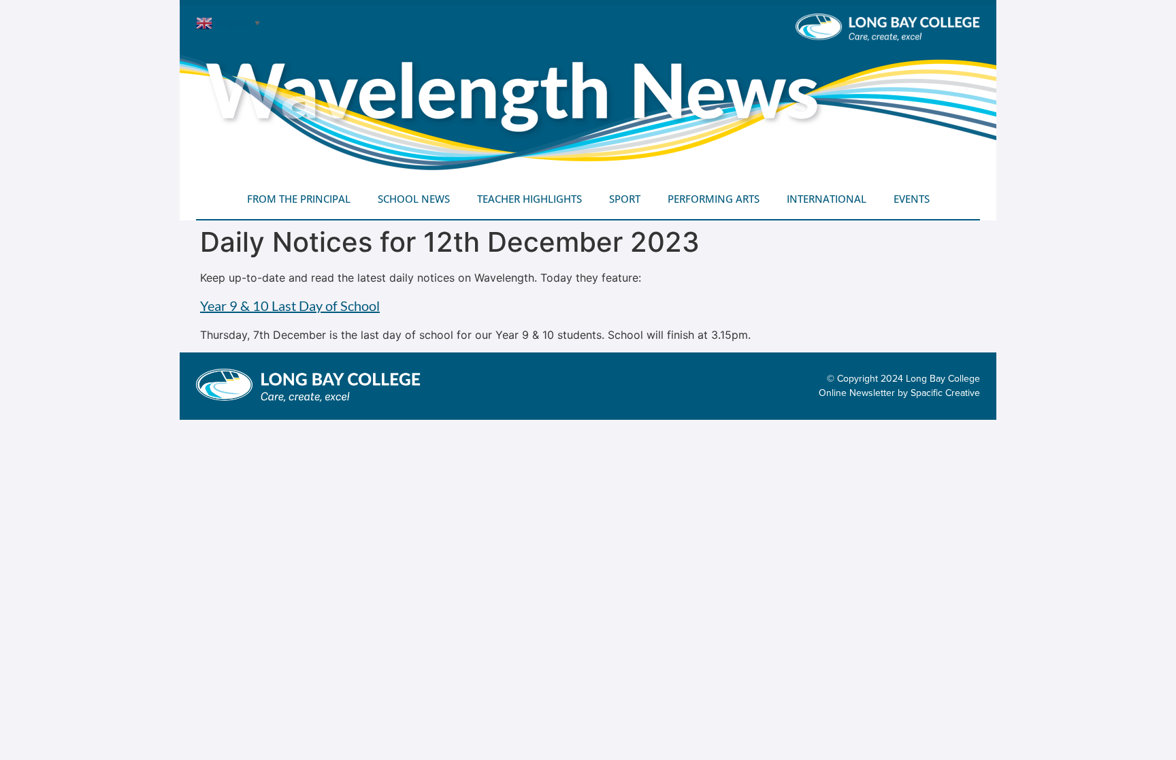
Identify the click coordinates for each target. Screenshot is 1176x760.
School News (414, 198)
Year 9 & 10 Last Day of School (290, 305)
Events (912, 198)
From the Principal (298, 198)
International (826, 198)
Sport (624, 198)
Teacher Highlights (529, 198)
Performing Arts (714, 198)
